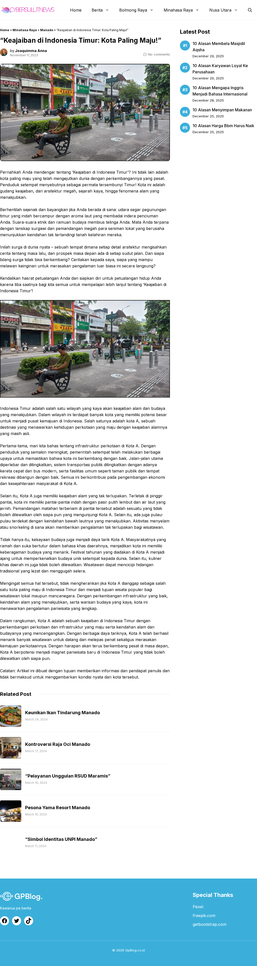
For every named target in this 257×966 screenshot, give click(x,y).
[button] (250, 10)
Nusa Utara (220, 10)
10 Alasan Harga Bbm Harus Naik (223, 125)
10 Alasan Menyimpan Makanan (222, 109)
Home (76, 10)
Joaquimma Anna (31, 51)
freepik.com (204, 915)
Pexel (198, 906)
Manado (46, 30)
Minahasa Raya (178, 10)
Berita (97, 10)
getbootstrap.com (209, 924)
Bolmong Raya (133, 10)
